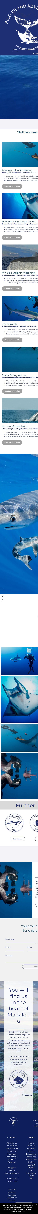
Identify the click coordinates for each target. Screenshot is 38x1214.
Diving (31, 1151)
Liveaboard (31, 1154)
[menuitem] (15, 49)
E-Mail (7, 947)
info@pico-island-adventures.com (12, 1170)
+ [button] (2, 596)
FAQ (31, 1170)
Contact (31, 1165)
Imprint (31, 1168)
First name (9, 939)
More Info (21, 1211)
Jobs (31, 1178)
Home (31, 1143)
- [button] (2, 599)
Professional (31, 1157)
